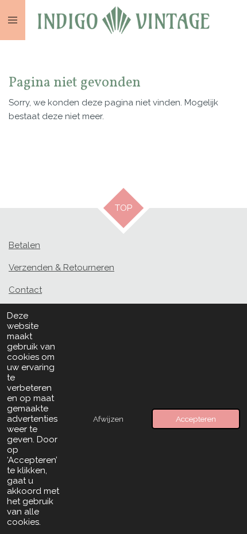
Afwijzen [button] (108, 418)
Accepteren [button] (196, 418)
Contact (25, 290)
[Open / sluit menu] (12, 20)
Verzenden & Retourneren (61, 267)
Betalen (24, 245)
